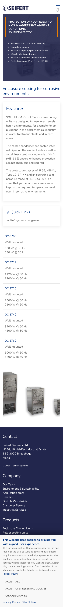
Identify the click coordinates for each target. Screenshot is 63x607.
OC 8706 (10, 236)
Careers (8, 497)
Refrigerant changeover (25, 220)
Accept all (12, 581)
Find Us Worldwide (15, 501)
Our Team (9, 484)
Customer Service (14, 505)
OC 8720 (10, 288)
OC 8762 (10, 341)
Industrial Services (14, 510)
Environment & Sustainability (21, 489)
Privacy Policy (10, 573)
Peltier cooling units (15, 533)
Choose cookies (16, 595)
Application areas (13, 493)
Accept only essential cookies (26, 588)
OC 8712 (10, 262)
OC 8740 (10, 315)
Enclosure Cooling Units (18, 528)
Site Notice (29, 602)
